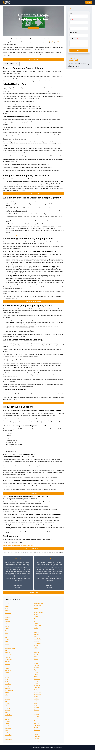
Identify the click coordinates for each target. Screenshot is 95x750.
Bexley (36, 696)
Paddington (7, 688)
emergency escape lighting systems (53, 41)
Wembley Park (37, 638)
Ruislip (36, 712)
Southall (36, 627)
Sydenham (7, 652)
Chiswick (7, 668)
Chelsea (7, 643)
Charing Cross (8, 686)
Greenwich (7, 708)
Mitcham (14, 545)
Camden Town (8, 714)
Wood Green (37, 685)
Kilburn (6, 701)
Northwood (37, 725)
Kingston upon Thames (10, 648)
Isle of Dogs (8, 721)
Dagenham (37, 729)
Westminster (8, 670)
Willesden (7, 737)
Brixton (6, 637)
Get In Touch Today (33, 59)
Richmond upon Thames (11, 666)
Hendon (36, 650)
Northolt (36, 658)
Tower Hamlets (8, 739)
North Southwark (9, 690)
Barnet (35, 718)
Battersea (7, 626)
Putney (6, 619)
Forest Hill (7, 661)
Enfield (36, 727)
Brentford (7, 692)
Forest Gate (37, 678)
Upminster (36, 738)
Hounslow (7, 703)
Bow (35, 621)
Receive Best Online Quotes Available (33, 193)
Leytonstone (37, 687)
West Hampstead (38, 603)
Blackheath (7, 710)
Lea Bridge (37, 641)
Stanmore (36, 707)
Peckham (7, 672)
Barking (36, 689)
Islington (7, 730)
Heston (36, 607)
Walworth (7, 677)
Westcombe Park (38, 612)
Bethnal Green (37, 605)
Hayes (35, 656)
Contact (89, 2)
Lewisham (7, 697)
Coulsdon (7, 679)
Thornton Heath (8, 615)
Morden (19, 545)
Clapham (7, 628)
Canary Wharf (8, 734)
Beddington (7, 621)
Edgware (36, 698)
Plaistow (36, 647)
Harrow (36, 676)
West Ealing (8, 728)
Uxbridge (36, 716)
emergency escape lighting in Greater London (25, 235)
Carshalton (7, 617)
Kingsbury (36, 654)
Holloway (36, 616)
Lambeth (7, 635)
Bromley (36, 619)
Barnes (6, 641)
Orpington (36, 670)
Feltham (36, 614)
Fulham (6, 630)
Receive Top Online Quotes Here (33, 301)
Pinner (35, 705)
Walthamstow (37, 694)
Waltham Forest (38, 701)
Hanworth (7, 723)
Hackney (36, 623)
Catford (6, 694)
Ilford (35, 703)
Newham (36, 667)
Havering (36, 740)
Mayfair (6, 681)
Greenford (36, 632)
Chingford (36, 723)
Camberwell (8, 655)
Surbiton (7, 646)
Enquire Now (34, 493)
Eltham (36, 630)
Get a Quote (32, 27)
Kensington (7, 663)
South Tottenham (38, 661)
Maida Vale (7, 699)
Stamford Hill (37, 643)
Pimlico (6, 650)
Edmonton (36, 714)
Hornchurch (37, 736)
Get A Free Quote (34, 592)
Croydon (7, 639)
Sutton (6, 623)
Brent (35, 636)
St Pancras (7, 706)
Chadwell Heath (38, 732)
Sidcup (36, 663)
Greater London (38, 625)
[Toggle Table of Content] (16, 64)
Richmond (7, 657)
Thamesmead (37, 692)
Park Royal (7, 719)
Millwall (6, 712)
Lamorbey (36, 674)
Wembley (36, 634)
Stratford (36, 645)
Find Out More (33, 402)
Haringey (36, 665)
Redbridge (36, 709)
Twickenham (8, 674)
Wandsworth (30, 545)
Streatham (23, 545)
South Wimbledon (7, 545)
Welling (36, 681)
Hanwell (7, 732)
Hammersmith (8, 659)
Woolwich (36, 652)
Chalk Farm (7, 726)
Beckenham (8, 683)
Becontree (36, 721)
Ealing (35, 610)
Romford (36, 734)
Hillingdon (36, 672)
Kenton (36, 683)
